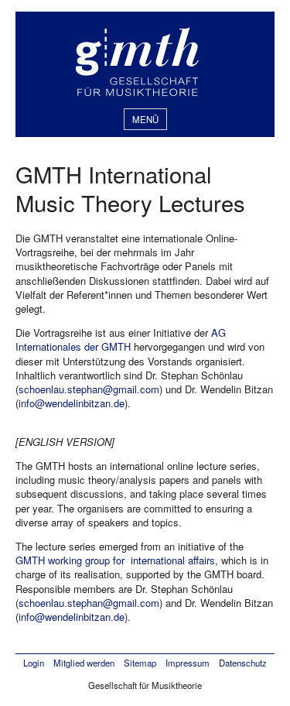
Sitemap (140, 662)
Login (33, 662)
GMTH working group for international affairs (115, 560)
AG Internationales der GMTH (120, 339)
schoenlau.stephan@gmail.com (89, 389)
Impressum (187, 662)
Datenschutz (243, 662)
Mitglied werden (83, 662)
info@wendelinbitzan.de (72, 403)
